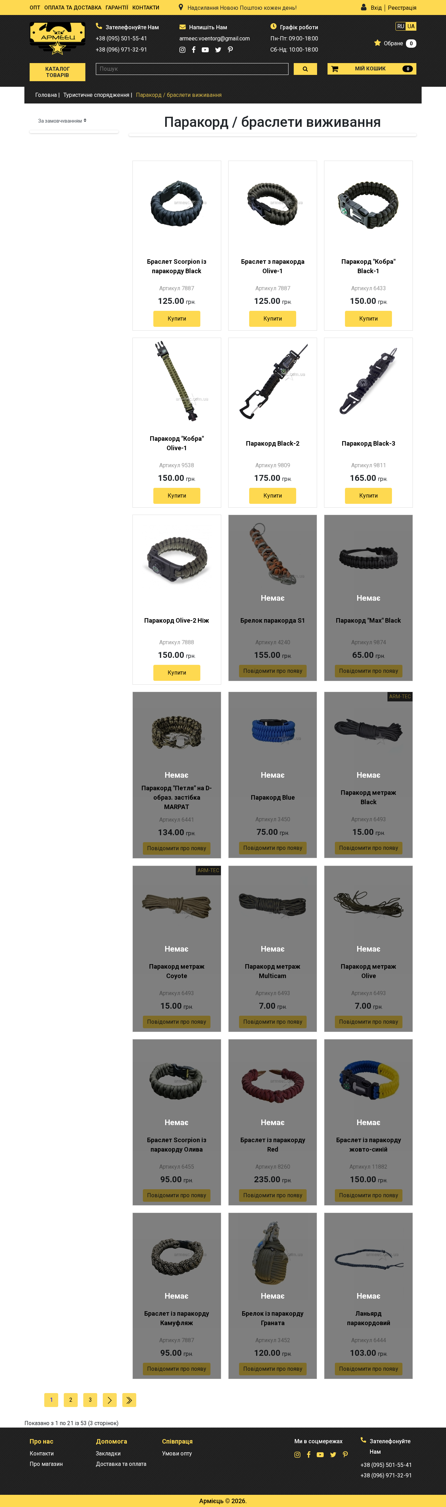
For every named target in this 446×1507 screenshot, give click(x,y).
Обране (393, 43)
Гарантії (117, 8)
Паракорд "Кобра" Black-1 (368, 266)
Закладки (108, 1453)
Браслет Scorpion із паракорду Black (176, 266)
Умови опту (177, 1453)
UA (411, 26)
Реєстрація (402, 8)
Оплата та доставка (72, 8)
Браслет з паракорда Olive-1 (273, 266)
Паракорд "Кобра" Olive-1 (177, 443)
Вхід (376, 8)
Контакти (145, 8)
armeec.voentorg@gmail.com (214, 38)
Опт (35, 8)
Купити (177, 318)
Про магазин (46, 1464)
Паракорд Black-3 (368, 443)
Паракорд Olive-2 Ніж (176, 620)
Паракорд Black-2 (272, 443)
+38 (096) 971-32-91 (121, 49)
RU (400, 26)
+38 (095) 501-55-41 (121, 38)
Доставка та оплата (121, 1464)
